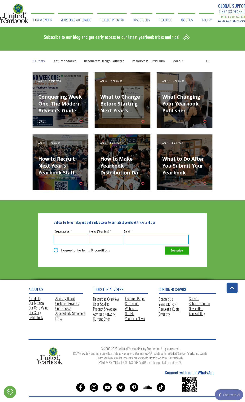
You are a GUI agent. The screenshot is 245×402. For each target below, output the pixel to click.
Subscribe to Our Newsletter (199, 306)
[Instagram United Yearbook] (94, 387)
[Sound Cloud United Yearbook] (147, 387)
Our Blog (130, 313)
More (176, 61)
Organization (61, 231)
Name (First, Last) (99, 231)
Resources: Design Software (104, 61)
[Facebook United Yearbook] (80, 387)
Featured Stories (64, 61)
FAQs (58, 318)
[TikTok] (161, 387)
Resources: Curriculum (148, 61)
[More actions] (82, 81)
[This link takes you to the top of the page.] (232, 288)
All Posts (39, 61)
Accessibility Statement (70, 313)
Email (127, 231)
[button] (207, 61)
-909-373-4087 (131, 362)
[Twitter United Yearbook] (120, 387)
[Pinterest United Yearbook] (134, 387)
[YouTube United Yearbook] (107, 387)
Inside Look (36, 317)
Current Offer (101, 319)
